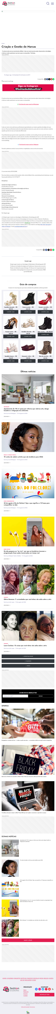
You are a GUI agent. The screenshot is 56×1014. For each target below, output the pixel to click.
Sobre (24, 990)
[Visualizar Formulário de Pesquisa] (48, 3)
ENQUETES (17, 978)
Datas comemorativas (9, 501)
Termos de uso (32, 1006)
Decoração (6, 406)
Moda (3, 43)
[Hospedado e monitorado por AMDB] (28, 1012)
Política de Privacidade (25, 1006)
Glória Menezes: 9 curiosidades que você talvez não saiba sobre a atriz (27, 599)
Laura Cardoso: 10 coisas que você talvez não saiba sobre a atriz (25, 645)
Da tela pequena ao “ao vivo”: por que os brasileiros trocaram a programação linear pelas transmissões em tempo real (25, 552)
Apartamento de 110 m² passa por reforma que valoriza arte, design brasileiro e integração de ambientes (26, 410)
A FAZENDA (10, 978)
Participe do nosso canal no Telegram (28, 144)
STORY (34, 980)
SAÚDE (51, 978)
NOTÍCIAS (23, 978)
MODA (41, 978)
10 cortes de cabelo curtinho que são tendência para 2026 (23, 457)
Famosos (6, 597)
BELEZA (46, 978)
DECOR (22, 980)
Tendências (27, 222)
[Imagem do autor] (3, 75)
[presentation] (28, 389)
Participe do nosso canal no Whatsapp (29, 104)
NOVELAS (36, 978)
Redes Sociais (7, 549)
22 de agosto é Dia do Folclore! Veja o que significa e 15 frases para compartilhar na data (27, 504)
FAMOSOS (30, 978)
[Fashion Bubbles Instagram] (28, 87)
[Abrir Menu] (52, 4)
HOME (4, 978)
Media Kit (25, 992)
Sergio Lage (9, 75)
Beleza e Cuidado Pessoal (10, 454)
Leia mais (7, 416)
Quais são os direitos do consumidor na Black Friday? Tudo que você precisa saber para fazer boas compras (24, 776)
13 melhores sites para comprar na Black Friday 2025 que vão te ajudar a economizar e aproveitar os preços (24, 812)
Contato (25, 995)
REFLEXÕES (28, 980)
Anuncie (25, 993)
